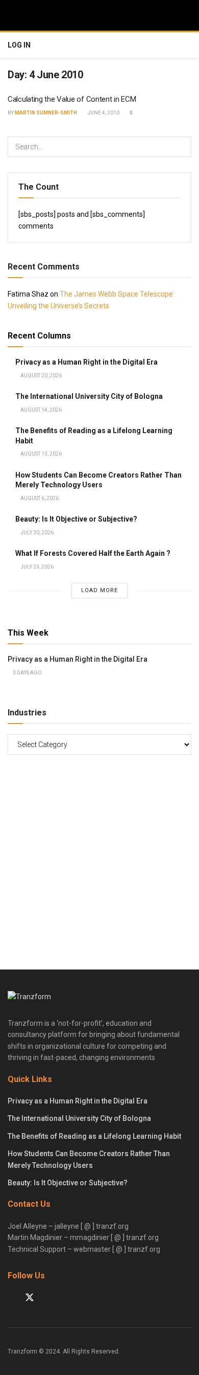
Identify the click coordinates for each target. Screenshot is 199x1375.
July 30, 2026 (36, 532)
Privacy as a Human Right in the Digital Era (86, 362)
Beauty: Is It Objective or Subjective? (76, 519)
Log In (19, 45)
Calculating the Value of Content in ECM (72, 99)
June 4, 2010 (102, 113)
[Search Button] (181, 147)
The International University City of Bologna (89, 396)
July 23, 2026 (36, 567)
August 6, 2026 (39, 498)
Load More (99, 590)
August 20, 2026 (40, 375)
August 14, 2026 (40, 410)
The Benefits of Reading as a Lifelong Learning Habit (94, 1136)
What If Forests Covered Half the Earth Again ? (92, 553)
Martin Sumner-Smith (46, 113)
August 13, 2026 (40, 454)
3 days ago (27, 672)
